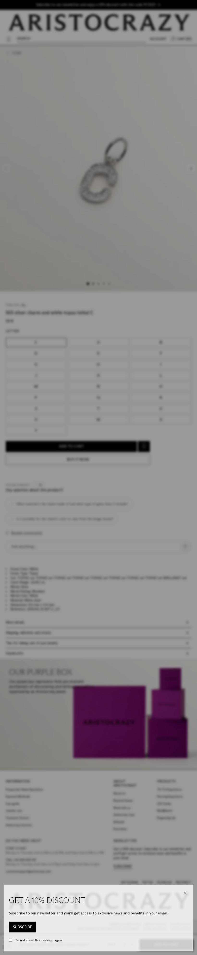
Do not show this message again (38, 940)
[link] (22, 927)
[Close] (185, 893)
